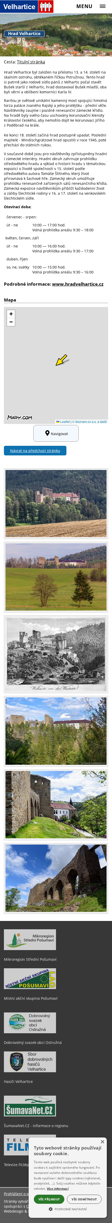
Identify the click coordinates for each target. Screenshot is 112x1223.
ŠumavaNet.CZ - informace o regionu (36, 1125)
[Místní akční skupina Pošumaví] (30, 988)
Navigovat (59, 433)
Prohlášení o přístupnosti (26, 1193)
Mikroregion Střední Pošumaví (30, 959)
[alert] (68, 1177)
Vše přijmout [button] (49, 1199)
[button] (68, 1208)
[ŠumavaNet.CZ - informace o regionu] (30, 1115)
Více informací (58, 1189)
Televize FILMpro (18, 1164)
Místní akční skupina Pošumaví (31, 998)
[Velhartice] (26, 6)
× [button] (102, 1142)
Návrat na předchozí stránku (35, 450)
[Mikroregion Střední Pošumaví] (30, 949)
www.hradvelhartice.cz (77, 284)
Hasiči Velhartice (18, 1081)
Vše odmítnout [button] (84, 1199)
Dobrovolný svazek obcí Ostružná (33, 1042)
